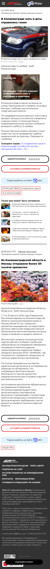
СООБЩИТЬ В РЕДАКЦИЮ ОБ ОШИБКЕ (21, 482)
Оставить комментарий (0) (25, 169)
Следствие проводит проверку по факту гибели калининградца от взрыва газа (28, 230)
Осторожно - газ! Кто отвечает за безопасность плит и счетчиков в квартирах (25, 214)
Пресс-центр (37, 466)
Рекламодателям (24, 479)
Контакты (7, 479)
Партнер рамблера (24, 556)
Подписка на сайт (12, 469)
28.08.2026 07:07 (8, 251)
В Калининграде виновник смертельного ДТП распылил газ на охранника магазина (29, 205)
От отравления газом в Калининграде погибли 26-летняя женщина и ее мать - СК (23, 146)
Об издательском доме (15, 466)
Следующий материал (24, 562)
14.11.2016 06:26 (7, 10)
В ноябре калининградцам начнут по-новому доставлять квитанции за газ (27, 221)
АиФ (21, 61)
